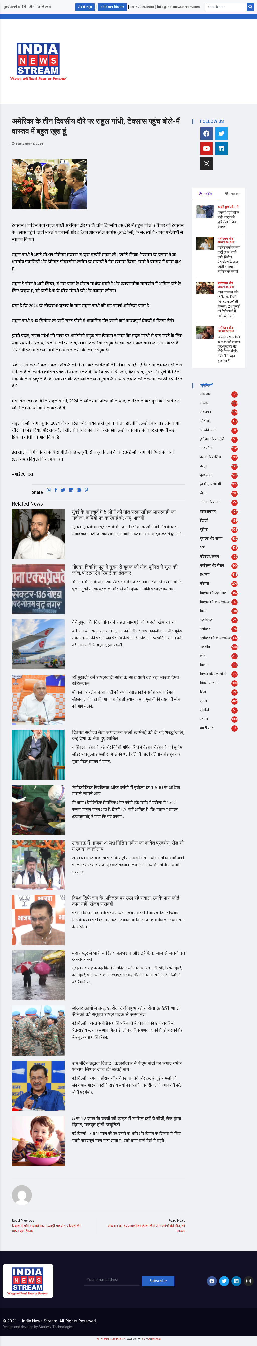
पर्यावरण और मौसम (212, 566)
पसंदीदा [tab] (208, 193)
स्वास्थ (204, 719)
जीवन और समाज (210, 503)
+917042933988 (142, 7)
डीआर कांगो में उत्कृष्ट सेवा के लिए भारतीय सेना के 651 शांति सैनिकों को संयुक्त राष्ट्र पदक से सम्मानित (125, 1011)
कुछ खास (206, 475)
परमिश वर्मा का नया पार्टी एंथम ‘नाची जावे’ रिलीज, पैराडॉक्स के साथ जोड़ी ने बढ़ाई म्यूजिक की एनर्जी (229, 259)
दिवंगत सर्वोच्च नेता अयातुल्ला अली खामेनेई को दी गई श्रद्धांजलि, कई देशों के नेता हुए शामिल (128, 735)
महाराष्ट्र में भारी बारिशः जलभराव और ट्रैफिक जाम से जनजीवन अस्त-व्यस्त (128, 956)
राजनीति (205, 647)
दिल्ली (204, 521)
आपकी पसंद (208, 430)
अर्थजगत (205, 412)
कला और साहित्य (210, 457)
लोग (203, 656)
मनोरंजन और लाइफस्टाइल (226, 240)
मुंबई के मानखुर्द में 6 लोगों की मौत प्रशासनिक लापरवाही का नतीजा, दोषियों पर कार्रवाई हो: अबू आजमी (124, 515)
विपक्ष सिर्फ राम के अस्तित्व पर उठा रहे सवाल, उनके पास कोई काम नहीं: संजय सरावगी (125, 901)
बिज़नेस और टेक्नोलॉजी (213, 593)
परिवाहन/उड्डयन (209, 557)
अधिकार (205, 394)
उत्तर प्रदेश (206, 448)
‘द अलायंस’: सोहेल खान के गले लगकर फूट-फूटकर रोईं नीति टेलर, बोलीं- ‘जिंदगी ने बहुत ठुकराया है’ (229, 348)
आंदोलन (205, 421)
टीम (31, 7)
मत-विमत (206, 620)
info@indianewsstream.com (178, 7)
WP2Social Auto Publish (110, 1339)
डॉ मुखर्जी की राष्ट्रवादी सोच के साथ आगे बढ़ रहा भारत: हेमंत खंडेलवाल (125, 680)
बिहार (203, 611)
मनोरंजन (205, 629)
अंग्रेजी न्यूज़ (85, 7)
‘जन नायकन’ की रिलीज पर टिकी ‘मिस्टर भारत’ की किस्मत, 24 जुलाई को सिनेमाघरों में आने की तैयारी (229, 304)
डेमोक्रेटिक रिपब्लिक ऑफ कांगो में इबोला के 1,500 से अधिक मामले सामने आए (126, 790)
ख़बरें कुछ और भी (228, 207)
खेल (202, 493)
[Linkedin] (221, 148)
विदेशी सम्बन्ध (209, 683)
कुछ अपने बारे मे (15, 7)
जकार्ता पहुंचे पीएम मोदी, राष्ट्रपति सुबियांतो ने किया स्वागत (228, 219)
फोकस (204, 584)
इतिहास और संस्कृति (212, 439)
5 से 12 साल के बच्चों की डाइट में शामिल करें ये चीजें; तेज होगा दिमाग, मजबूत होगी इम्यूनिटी (126, 1121)
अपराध (204, 403)
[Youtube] (206, 148)
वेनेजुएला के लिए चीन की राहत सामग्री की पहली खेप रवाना (124, 622)
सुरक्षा (203, 701)
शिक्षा (203, 692)
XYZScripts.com (151, 1339)
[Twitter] (221, 133)
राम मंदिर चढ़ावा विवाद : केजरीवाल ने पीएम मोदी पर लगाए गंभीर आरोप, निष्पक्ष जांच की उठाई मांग (127, 1066)
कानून (203, 466)
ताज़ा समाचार (208, 512)
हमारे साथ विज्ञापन (112, 7)
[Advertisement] (168, 60)
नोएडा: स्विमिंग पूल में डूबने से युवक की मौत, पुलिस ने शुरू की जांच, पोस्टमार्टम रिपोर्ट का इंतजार (125, 570)
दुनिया (204, 530)
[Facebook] (206, 133)
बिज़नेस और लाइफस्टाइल (215, 602)
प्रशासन (204, 575)
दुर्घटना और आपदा (211, 539)
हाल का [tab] (234, 193)
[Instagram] (206, 163)
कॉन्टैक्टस (44, 7)
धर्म (202, 548)
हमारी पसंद (207, 728)
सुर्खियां (204, 710)
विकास (204, 665)
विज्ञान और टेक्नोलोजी (213, 674)
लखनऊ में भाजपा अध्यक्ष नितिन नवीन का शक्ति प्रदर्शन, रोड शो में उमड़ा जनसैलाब (128, 846)
